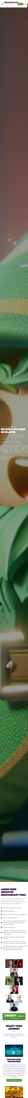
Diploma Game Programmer (17, 448)
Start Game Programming (14, 1080)
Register (20, 4)
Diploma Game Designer (6, 448)
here (15, 1037)
